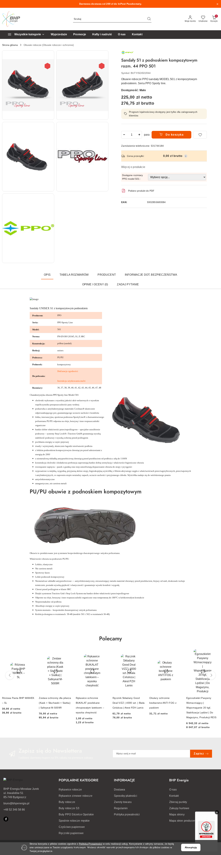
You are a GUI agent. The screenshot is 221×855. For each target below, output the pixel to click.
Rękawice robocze (70, 789)
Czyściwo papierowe (72, 826)
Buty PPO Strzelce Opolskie (76, 814)
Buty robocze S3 (69, 808)
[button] (28, 85)
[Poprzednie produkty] (10, 675)
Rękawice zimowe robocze (75, 795)
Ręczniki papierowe (71, 833)
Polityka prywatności (127, 814)
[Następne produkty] (211, 675)
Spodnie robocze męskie (74, 820)
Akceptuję (191, 847)
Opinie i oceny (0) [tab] (95, 284)
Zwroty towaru (123, 802)
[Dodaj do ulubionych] (200, 135)
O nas (173, 789)
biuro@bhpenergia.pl (16, 803)
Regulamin (121, 808)
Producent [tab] (107, 274)
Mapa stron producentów (184, 820)
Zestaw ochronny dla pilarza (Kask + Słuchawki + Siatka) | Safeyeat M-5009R (55, 703)
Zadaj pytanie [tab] (128, 284)
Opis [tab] (47, 274)
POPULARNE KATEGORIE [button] (78, 780)
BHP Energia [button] (179, 780)
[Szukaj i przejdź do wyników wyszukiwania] (149, 19)
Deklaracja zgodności (67, 371)
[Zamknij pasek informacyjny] (217, 4)
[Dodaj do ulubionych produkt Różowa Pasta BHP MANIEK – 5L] (30, 653)
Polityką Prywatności (90, 843)
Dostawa (119, 789)
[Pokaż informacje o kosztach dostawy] (186, 156)
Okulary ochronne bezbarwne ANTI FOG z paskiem (162, 703)
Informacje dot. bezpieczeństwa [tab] (151, 274)
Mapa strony (177, 814)
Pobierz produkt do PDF (141, 190)
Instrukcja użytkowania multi (71, 381)
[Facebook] (5, 819)
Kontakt (174, 795)
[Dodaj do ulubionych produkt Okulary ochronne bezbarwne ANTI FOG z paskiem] (178, 653)
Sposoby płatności (125, 795)
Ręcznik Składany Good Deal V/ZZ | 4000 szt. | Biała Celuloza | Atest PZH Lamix (129, 703)
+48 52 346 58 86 (14, 809)
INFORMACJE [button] (124, 780)
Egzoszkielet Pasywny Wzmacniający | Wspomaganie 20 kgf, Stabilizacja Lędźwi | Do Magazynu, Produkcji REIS (201, 708)
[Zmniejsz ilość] (124, 134)
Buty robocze (67, 802)
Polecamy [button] (110, 638)
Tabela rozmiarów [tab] (74, 274)
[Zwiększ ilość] (139, 134)
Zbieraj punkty (178, 802)
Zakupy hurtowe (179, 808)
